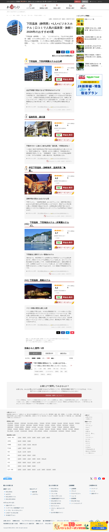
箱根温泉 (30, 431)
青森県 (24, 437)
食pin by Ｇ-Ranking (90, 451)
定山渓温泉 (10, 423)
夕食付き (43, 374)
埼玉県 (19, 444)
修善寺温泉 (10, 427)
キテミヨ (88, 435)
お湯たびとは (89, 417)
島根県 (24, 462)
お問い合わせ (7, 521)
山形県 (43, 437)
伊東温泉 (72, 425)
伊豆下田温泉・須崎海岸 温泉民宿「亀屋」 (47, 169)
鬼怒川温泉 (29, 425)
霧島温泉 (76, 429)
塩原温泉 (35, 425)
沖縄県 (54, 469)
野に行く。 (88, 441)
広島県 (34, 462)
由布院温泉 (61, 431)
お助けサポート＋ (10, 505)
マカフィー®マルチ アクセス (58, 509)
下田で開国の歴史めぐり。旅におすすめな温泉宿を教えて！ (53, 107)
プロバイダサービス (56, 496)
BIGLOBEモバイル (11, 496)
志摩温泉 (46, 431)
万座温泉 (16, 425)
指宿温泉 (73, 431)
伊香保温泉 (10, 425)
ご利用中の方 (93, 485)
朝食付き (36, 374)
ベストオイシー (89, 437)
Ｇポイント (88, 423)
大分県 (38, 469)
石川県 (24, 451)
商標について (39, 523)
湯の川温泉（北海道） (32, 423)
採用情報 (73, 498)
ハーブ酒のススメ (90, 453)
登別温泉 (16, 423)
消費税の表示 (16, 521)
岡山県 (29, 462)
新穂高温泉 (66, 427)
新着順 (33, 358)
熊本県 (34, 469)
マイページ (93, 1)
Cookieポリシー (75, 521)
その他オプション (10, 515)
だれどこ (88, 427)
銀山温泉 (71, 423)
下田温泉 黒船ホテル (40, 280)
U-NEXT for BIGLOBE (12, 513)
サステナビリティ (76, 493)
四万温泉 (22, 425)
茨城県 (29, 441)
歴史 (62, 371)
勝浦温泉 (21, 429)
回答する (77, 1)
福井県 (29, 451)
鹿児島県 (48, 469)
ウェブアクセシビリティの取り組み (31, 521)
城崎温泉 (72, 427)
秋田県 (38, 437)
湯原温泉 (59, 429)
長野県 (24, 448)
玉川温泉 (16, 431)
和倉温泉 (28, 427)
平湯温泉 (59, 427)
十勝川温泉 (23, 423)
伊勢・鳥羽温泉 (38, 431)
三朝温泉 (41, 429)
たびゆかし (88, 447)
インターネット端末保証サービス (15, 508)
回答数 (38, 358)
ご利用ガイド (89, 419)
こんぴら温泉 (34, 429)
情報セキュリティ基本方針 (27, 523)
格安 (66, 371)
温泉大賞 (34, 492)
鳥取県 (19, 462)
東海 (45, 368)
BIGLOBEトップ (49, 523)
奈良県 (38, 459)
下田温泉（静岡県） (39, 371)
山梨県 (19, 448)
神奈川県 (34, 444)
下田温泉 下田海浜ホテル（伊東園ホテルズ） (49, 224)
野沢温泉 (41, 425)
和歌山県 (44, 459)
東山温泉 (59, 423)
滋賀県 (19, 459)
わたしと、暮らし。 (91, 433)
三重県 (34, 455)
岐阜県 (24, 455)
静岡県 (49, 368)
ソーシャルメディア (76, 503)
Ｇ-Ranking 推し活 (90, 449)
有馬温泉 (9, 429)
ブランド (73, 491)
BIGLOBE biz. (55, 488)
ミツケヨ (88, 445)
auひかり (8, 494)
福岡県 (19, 469)
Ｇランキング (89, 425)
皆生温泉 (53, 429)
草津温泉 (77, 423)
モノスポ (88, 439)
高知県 (34, 466)
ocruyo (87, 429)
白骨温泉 (47, 425)
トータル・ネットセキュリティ (14, 510)
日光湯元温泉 (23, 431)
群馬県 (24, 441)
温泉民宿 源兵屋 (37, 117)
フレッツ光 (54, 493)
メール (93, 491)
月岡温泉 (53, 425)
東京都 (29, 444)
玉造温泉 (47, 429)
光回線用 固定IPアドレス (57, 498)
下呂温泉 (54, 427)
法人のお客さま (53, 485)
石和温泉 (59, 425)
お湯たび (88, 431)
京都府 (24, 459)
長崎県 (29, 469)
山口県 (38, 462)
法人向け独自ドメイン (57, 512)
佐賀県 (24, 469)
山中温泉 (34, 427)
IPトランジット (55, 506)
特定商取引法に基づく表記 (10, 523)
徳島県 (19, 466)
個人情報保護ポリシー (49, 521)
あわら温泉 (40, 427)
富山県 (19, 451)
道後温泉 (27, 429)
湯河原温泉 (65, 425)
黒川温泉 (70, 429)
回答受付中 (49, 353)
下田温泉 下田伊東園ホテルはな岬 (45, 61)
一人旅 (39, 368)
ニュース (73, 496)
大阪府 (29, 459)
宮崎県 (43, 469)
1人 (35, 368)
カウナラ (88, 443)
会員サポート (95, 493)
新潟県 (29, 448)
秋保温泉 (54, 423)
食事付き (49, 374)
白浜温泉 (15, 429)
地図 (58, 75)
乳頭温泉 (42, 423)
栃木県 (19, 441)
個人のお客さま (8, 485)
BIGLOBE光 (9, 492)
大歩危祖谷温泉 (53, 431)
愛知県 (29, 455)
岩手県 (29, 437)
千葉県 (24, 444)
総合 (52, 358)
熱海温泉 (68, 431)
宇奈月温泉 (47, 427)
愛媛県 (29, 466)
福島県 (48, 437)
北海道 (19, 437)
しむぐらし (35, 494)
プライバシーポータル (63, 521)
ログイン (100, 1)
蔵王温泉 (65, 423)
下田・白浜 (55, 368)
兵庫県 (34, 459)
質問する (85, 1)
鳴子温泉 (48, 423)
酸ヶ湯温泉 (10, 431)
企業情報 (71, 485)
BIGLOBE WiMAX (10, 499)
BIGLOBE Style (75, 501)
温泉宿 (56, 371)
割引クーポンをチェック (65, 84)
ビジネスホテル (49, 371)
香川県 (24, 466)
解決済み (63, 353)
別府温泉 (65, 429)
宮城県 (34, 437)
